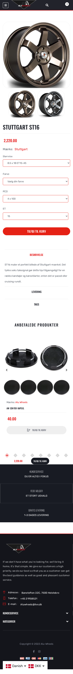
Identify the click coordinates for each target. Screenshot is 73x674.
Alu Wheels (21, 402)
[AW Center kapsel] (36, 370)
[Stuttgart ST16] (22, 104)
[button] (6, 370)
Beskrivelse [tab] (36, 255)
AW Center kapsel (15, 408)
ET (4, 208)
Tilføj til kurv (36, 231)
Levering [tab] (37, 292)
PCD (5, 191)
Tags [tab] (36, 304)
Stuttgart (21, 149)
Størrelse (8, 156)
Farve (6, 174)
